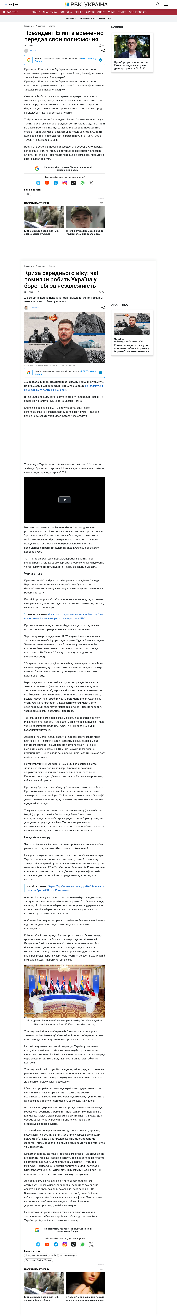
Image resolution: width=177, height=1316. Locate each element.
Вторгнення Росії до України (38, 1260)
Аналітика (50, 12)
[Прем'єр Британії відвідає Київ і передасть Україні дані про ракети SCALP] (132, 47)
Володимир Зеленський (36, 1255)
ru (16, 4)
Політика (65, 12)
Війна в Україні (105, 19)
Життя (90, 12)
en (10, 4)
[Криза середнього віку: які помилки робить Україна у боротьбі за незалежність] (132, 324)
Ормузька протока (88, 19)
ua (5, 4)
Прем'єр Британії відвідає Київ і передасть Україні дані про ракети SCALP (131, 65)
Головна (28, 26)
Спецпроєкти (138, 12)
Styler (122, 12)
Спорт (101, 12)
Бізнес (79, 12)
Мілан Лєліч (120, 339)
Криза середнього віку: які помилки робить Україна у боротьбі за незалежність (131, 348)
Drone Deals (71, 19)
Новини (35, 12)
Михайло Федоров (68, 1255)
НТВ (27, 194)
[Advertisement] (64, 440)
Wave (111, 12)
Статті (52, 26)
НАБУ (53, 1255)
